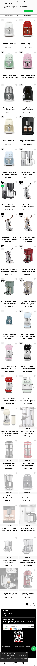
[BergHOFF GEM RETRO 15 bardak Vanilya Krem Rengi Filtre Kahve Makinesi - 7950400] (28, 287)
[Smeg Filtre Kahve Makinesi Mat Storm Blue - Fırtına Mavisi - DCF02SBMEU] (9, 320)
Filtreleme (27, 15)
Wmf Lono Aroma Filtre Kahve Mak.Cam (28, 561)
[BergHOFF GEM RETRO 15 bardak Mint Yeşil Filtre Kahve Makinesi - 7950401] (9, 287)
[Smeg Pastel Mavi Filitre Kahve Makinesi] (9, 158)
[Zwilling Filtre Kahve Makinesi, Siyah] (9, 190)
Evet (28, 11)
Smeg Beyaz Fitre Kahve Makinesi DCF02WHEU (9, 44)
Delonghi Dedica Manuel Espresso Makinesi (28, 594)
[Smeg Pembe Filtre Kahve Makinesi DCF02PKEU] (28, 61)
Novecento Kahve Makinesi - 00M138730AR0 (27, 432)
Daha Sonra (18, 11)
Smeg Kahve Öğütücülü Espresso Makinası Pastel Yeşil (27, 400)
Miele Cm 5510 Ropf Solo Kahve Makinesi (9, 529)
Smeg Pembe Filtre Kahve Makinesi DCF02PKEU (28, 76)
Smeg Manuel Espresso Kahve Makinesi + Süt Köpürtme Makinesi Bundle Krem (9, 432)
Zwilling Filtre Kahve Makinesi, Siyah (9, 206)
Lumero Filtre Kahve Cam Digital (9, 561)
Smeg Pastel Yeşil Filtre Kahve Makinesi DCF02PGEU (9, 76)
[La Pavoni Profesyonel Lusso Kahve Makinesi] (9, 255)
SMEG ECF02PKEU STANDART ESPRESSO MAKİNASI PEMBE (9, 367)
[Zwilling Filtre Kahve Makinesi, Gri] (28, 158)
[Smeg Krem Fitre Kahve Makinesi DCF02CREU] (9, 126)
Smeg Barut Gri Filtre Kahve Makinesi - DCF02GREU (27, 497)
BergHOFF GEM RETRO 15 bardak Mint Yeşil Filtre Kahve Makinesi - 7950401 (9, 303)
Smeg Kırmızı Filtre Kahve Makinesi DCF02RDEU (28, 44)
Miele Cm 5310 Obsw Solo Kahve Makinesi (27, 141)
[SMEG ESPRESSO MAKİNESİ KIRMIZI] (9, 385)
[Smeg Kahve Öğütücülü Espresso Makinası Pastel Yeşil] (28, 385)
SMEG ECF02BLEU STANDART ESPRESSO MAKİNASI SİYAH (28, 367)
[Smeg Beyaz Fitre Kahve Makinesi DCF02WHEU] (9, 29)
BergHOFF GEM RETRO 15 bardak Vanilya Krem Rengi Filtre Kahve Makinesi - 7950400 (28, 303)
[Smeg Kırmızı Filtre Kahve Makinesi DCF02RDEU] (28, 29)
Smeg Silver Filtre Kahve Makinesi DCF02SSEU (9, 109)
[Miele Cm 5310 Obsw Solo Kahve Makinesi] (28, 126)
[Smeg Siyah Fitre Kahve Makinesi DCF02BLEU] (28, 93)
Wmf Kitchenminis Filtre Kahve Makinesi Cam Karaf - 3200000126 (9, 497)
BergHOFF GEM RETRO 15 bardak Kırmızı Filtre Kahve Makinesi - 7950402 (28, 270)
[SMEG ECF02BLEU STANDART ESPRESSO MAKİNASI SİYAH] (28, 352)
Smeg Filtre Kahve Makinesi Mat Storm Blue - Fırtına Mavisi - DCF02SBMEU (9, 335)
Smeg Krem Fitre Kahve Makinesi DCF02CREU (9, 141)
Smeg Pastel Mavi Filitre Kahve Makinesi (9, 173)
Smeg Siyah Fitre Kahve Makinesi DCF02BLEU (28, 109)
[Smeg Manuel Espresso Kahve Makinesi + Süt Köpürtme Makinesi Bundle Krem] (9, 417)
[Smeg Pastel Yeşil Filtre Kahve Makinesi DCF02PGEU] (9, 61)
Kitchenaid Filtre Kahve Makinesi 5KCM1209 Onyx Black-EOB (9, 464)
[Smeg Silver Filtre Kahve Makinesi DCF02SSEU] (9, 93)
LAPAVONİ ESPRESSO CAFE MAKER (27, 238)
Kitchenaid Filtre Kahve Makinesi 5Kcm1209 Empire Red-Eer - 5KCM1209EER (28, 464)
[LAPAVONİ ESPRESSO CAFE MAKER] (28, 223)
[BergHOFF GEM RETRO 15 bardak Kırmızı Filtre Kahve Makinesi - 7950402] (28, 255)
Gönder (31, 626)
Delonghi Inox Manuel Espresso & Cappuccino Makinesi (9, 594)
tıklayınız (10, 660)
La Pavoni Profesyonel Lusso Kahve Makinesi (9, 270)
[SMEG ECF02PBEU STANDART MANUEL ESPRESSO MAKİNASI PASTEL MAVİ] (28, 320)
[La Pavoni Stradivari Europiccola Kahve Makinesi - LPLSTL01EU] (28, 190)
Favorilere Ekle (16, 20)
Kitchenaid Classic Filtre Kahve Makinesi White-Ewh (27, 529)
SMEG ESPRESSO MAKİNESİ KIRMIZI (9, 400)
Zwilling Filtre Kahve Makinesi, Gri (27, 173)
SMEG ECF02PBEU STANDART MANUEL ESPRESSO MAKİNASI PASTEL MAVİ (27, 335)
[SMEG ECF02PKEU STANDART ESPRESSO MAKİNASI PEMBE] (9, 352)
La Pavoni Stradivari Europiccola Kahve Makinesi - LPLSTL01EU (27, 206)
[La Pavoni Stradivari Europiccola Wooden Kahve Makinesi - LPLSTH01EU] (9, 223)
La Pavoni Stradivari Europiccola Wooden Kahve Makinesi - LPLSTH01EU (9, 238)
